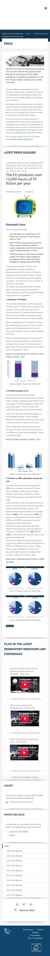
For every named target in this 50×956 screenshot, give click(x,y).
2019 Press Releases (14, 885)
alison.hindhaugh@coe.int (22, 139)
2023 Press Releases (14, 865)
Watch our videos (27, 910)
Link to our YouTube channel (25, 777)
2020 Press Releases (14, 880)
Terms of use (28, 929)
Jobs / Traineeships (35, 938)
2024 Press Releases (14, 861)
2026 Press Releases (14, 851)
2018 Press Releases (14, 890)
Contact (40, 929)
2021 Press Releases (14, 875)
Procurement (35, 935)
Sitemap (35, 932)
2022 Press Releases (14, 870)
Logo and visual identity (19, 831)
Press (7, 846)
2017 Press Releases (14, 895)
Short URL (10, 626)
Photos (12, 835)
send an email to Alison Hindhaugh (20, 798)
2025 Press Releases (14, 856)
